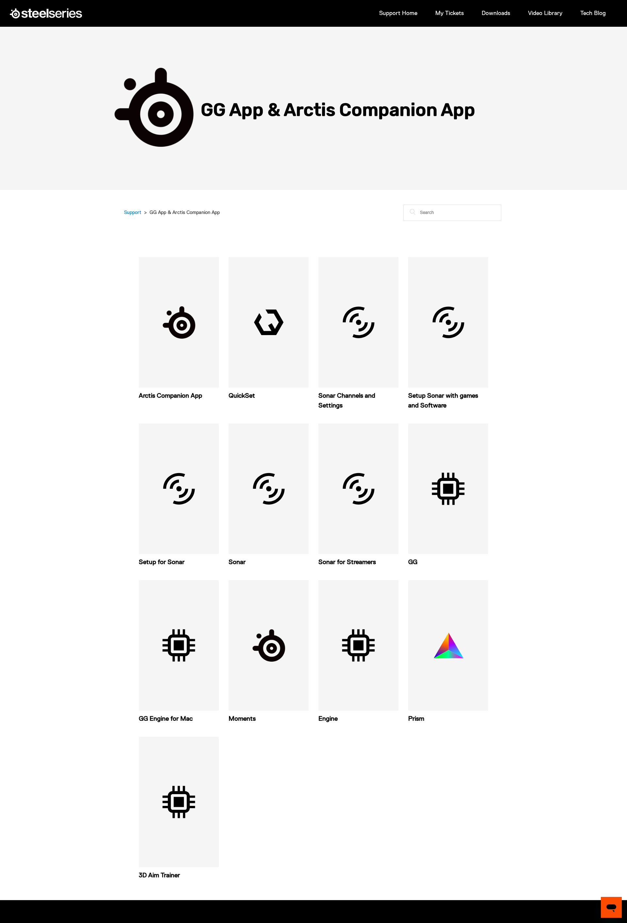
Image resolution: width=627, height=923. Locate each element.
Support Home (398, 13)
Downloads (496, 13)
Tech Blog (593, 13)
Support (132, 212)
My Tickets (449, 13)
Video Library (545, 13)
